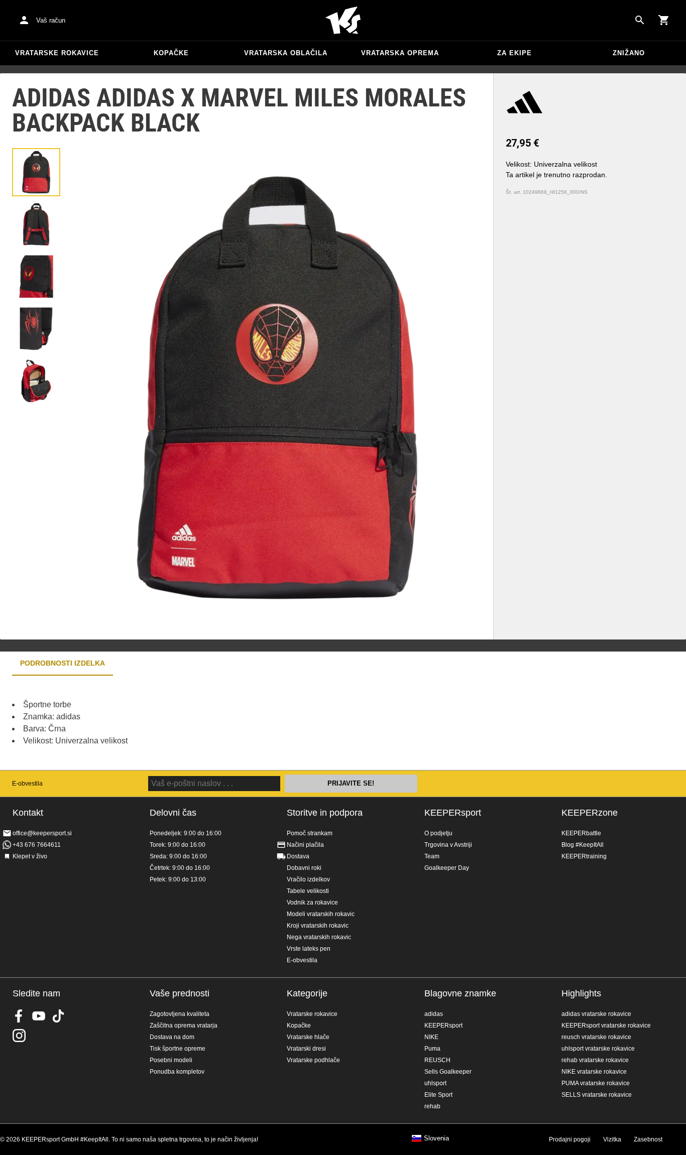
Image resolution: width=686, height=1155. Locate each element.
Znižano (629, 53)
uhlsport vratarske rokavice (598, 1048)
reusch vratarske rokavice (596, 1037)
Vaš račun (50, 20)
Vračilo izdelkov (308, 879)
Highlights (581, 993)
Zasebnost (648, 1139)
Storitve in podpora (325, 813)
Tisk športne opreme (177, 1048)
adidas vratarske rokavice (596, 1013)
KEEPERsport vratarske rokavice (606, 1025)
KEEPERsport (452, 813)
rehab (432, 1106)
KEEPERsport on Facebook (19, 1015)
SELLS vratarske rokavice (596, 1094)
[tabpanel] (176, 723)
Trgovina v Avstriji (448, 844)
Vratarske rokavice (57, 53)
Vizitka (612, 1139)
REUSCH (437, 1060)
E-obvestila (27, 783)
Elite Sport (438, 1094)
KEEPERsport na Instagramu (19, 1035)
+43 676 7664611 (37, 844)
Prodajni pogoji (570, 1139)
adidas (433, 1013)
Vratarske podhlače (313, 1060)
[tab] (36, 172)
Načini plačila (305, 844)
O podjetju (438, 833)
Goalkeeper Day (446, 867)
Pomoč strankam (309, 833)
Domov (343, 21)
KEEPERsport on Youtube (38, 1015)
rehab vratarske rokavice (595, 1060)
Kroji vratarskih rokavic (318, 925)
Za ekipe (514, 53)
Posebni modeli (171, 1060)
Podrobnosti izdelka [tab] (62, 663)
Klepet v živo (30, 856)
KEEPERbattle (581, 833)
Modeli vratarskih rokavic (321, 914)
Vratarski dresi (306, 1048)
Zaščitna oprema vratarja (183, 1025)
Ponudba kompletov (177, 1071)
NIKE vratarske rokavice (594, 1071)
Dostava (298, 856)
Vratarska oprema (400, 53)
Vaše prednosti (179, 993)
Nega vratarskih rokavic (319, 937)
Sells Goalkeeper (448, 1071)
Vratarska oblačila (285, 53)
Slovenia (436, 1138)
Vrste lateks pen (308, 948)
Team (431, 856)
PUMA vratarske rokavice (595, 1083)
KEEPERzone (589, 813)
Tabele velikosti (308, 890)
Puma (432, 1048)
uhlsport (435, 1083)
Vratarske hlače (308, 1037)
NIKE (431, 1037)
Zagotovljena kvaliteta (179, 1013)
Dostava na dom (172, 1037)
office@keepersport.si (42, 833)
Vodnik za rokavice (312, 902)
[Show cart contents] (664, 20)
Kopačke (171, 53)
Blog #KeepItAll (582, 844)
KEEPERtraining (584, 856)
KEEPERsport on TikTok (58, 1015)
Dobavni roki (304, 867)
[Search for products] (640, 20)
